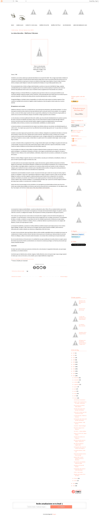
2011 (74, 485)
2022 (74, 355)
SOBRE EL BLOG (19, 25)
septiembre (76, 384)
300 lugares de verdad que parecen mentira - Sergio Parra (82, 342)
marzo (75, 398)
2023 (74, 353)
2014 (74, 373)
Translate (82, 126)
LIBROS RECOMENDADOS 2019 (80, 25)
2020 (74, 360)
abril (75, 395)
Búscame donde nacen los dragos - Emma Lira (79, 441)
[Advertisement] (80, 258)
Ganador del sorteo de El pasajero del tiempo (79, 409)
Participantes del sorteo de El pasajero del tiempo (80, 420)
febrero (76, 478)
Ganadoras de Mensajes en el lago (82, 302)
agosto (76, 386)
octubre (76, 382)
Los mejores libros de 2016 (82, 325)
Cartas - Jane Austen (78, 472)
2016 (74, 369)
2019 (74, 362)
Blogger (54, 514)
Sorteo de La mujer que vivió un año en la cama (80, 413)
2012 (74, 483)
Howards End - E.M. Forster (82, 309)
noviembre (76, 380)
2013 (74, 375)
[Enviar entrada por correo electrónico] (27, 271)
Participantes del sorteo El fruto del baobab (79, 469)
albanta (75, 140)
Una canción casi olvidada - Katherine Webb (80, 462)
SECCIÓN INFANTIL (67, 25)
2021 (74, 357)
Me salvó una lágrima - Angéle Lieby (79, 444)
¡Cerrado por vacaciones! (79, 400)
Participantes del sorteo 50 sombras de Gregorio (80, 448)
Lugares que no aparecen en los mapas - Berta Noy (80, 402)
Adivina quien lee (78, 138)
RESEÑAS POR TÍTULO (56, 25)
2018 (74, 364)
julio (75, 389)
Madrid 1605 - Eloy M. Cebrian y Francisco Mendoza (79, 459)
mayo (75, 393)
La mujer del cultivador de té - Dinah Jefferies (82, 318)
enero (75, 480)
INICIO (12, 25)
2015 (74, 371)
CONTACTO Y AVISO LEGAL (31, 25)
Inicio (40, 276)
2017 (74, 366)
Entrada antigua (63, 276)
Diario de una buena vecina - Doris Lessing (80, 454)
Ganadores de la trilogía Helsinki (82, 333)
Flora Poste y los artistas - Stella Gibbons (79, 406)
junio (75, 391)
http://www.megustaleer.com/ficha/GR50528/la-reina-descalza (22, 259)
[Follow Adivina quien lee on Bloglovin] (78, 235)
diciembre (76, 377)
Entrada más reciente (16, 276)
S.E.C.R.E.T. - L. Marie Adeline (80, 431)
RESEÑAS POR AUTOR (44, 25)
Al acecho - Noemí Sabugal (80, 425)
